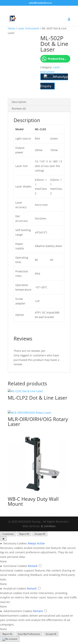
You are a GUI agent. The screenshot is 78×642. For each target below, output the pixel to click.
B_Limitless (48, 526)
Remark (32, 566)
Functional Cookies (15, 566)
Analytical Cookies (14, 588)
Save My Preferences (29, 634)
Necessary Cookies (15, 543)
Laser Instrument (28, 28)
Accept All (40, 533)
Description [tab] (19, 102)
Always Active (36, 543)
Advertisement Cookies (17, 611)
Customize (8, 533)
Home (11, 28)
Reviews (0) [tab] (19, 108)
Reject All (24, 533)
